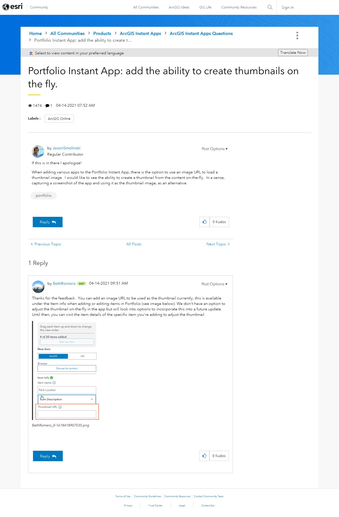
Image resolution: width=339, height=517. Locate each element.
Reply (45, 222)
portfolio (44, 195)
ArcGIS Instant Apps (140, 33)
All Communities (146, 7)
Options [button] (298, 35)
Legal (182, 505)
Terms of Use (123, 496)
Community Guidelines (147, 496)
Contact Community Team (209, 496)
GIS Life (205, 7)
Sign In (288, 7)
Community (39, 7)
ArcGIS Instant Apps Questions (201, 33)
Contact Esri (208, 505)
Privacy (128, 505)
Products (102, 33)
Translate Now (293, 52)
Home (35, 33)
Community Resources (239, 7)
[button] (214, 148)
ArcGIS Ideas (179, 7)
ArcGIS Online (59, 118)
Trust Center (155, 505)
